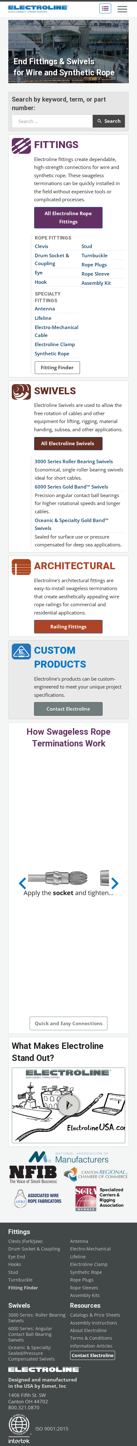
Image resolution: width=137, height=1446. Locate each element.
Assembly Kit (96, 283)
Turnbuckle (95, 255)
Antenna (45, 308)
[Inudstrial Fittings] (21, 145)
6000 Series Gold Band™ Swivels (71, 486)
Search (113, 121)
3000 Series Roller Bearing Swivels (74, 461)
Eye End (16, 1257)
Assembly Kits (85, 1295)
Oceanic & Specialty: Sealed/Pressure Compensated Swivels (31, 1353)
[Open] (105, 8)
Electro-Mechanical (90, 1249)
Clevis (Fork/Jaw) (25, 1241)
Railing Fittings (68, 626)
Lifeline (43, 318)
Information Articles (91, 1346)
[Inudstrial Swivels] (21, 392)
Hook (41, 282)
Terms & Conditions (91, 1338)
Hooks (14, 1264)
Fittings (56, 145)
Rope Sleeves (84, 1288)
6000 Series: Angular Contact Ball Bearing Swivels (30, 1334)
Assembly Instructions (93, 1323)
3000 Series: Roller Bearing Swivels (37, 1318)
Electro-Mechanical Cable (56, 331)
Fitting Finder (57, 367)
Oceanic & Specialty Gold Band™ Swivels (72, 524)
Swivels (55, 391)
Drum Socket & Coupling (52, 259)
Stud (87, 246)
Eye (39, 272)
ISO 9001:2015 (51, 1428)
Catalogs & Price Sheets (95, 1315)
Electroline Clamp (55, 344)
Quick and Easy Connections (68, 1023)
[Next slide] (114, 883)
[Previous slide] (23, 883)
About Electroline (88, 1330)
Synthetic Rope (52, 353)
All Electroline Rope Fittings (68, 217)
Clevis (41, 246)
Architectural (74, 566)
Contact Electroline (68, 709)
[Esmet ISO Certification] (20, 1428)
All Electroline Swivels (68, 443)
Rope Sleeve (96, 274)
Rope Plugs (94, 264)
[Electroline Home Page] (38, 9)
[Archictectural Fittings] (21, 567)
